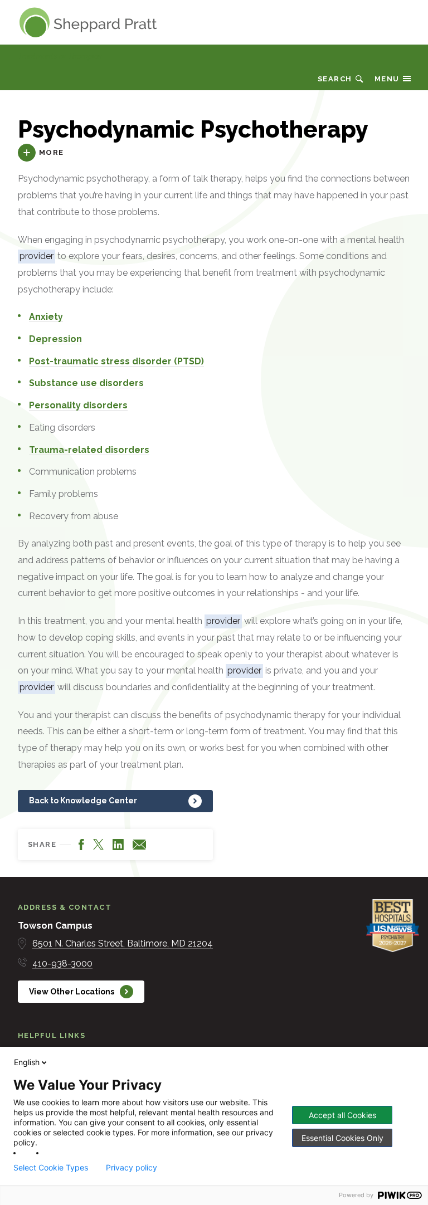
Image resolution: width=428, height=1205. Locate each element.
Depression (55, 339)
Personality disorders (78, 405)
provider (37, 256)
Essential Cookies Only (342, 1138)
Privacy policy (131, 1167)
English (27, 1062)
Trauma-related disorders (89, 450)
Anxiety (46, 316)
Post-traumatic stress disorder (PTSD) (116, 361)
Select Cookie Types (50, 1167)
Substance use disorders (86, 383)
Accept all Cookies (342, 1115)
